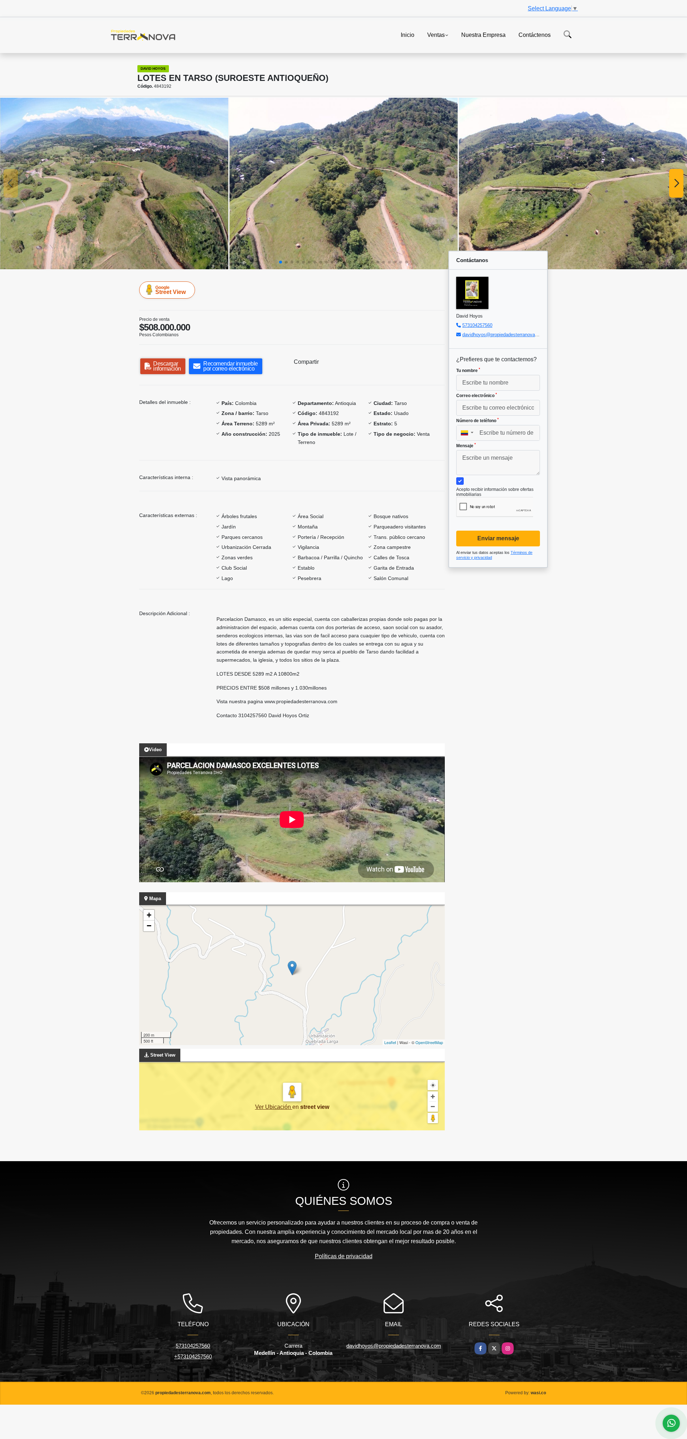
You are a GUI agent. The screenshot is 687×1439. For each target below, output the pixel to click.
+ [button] (149, 915)
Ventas (436, 35)
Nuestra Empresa (483, 35)
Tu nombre (468, 370)
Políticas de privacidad (343, 1256)
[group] (114, 183)
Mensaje (466, 445)
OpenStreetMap (429, 1042)
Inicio (407, 35)
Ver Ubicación (273, 1107)
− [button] (149, 925)
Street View (170, 290)
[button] (280, 262)
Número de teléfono (477, 420)
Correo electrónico (476, 395)
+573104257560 (193, 1356)
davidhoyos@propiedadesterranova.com (503, 334)
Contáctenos (534, 35)
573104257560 (477, 325)
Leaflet (390, 1042)
